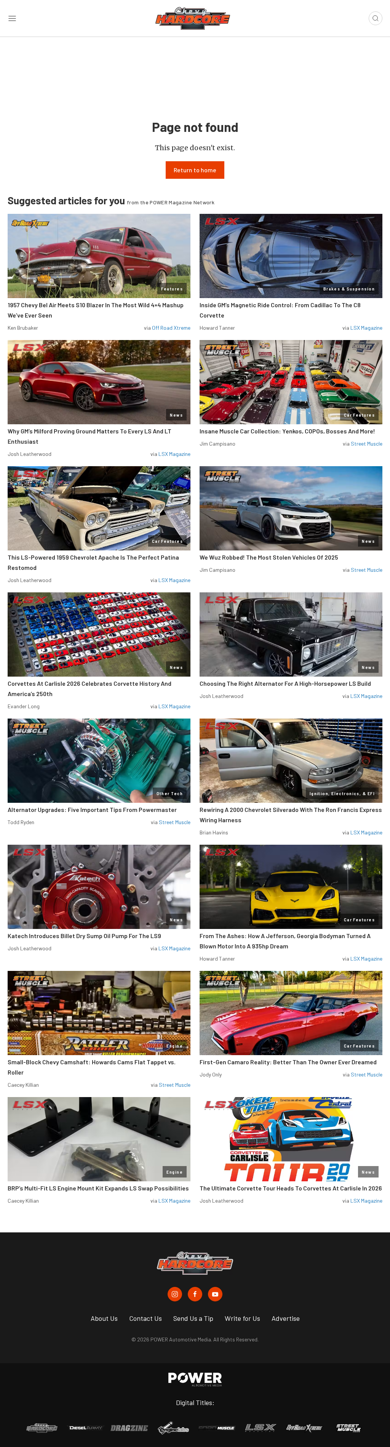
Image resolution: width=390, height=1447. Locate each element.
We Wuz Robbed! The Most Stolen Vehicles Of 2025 (269, 557)
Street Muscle (366, 443)
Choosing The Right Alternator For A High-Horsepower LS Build (285, 683)
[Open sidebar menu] (12, 18)
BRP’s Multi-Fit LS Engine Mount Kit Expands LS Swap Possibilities (98, 1188)
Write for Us (242, 1318)
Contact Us (145, 1318)
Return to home (195, 169)
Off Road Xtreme (171, 327)
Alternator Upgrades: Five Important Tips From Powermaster (92, 809)
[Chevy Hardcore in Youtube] (215, 1294)
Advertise (286, 1318)
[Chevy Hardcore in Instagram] (175, 1294)
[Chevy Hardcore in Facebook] (195, 1294)
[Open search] (375, 18)
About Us (104, 1318)
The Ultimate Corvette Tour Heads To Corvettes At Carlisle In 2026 (291, 1188)
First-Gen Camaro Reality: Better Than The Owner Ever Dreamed (288, 1061)
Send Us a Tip (193, 1318)
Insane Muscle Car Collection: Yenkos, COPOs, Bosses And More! (287, 431)
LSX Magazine (366, 327)
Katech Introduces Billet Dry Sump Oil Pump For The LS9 (84, 935)
